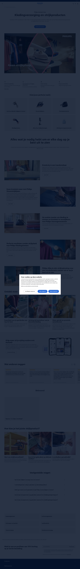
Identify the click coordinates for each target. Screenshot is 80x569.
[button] (66, 265)
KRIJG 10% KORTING (25, 294)
